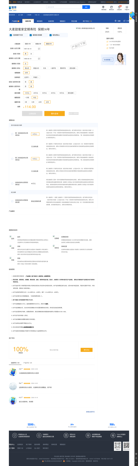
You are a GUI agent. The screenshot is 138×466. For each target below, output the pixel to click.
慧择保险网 (12, 15)
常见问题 (74, 21)
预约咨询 (54, 113)
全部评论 (15, 363)
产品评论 (27, 363)
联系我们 (45, 448)
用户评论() (87, 21)
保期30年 (49, 44)
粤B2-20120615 (70, 459)
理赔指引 (62, 21)
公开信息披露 (63, 2)
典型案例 (39, 21)
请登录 (14, 2)
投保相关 (20, 444)
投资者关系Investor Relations (77, 2)
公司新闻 (29, 448)
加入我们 (37, 448)
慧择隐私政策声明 (80, 456)
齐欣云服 (56, 456)
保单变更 (54, 444)
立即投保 (32, 113)
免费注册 (19, 2)
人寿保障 (28, 15)
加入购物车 (74, 113)
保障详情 (28, 21)
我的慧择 (28, 2)
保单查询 (45, 2)
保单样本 (41, 276)
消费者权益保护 (92, 2)
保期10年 (28, 44)
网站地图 (67, 456)
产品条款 (28, 276)
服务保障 (37, 444)
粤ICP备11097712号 (107, 459)
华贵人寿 (37, 15)
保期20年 (38, 44)
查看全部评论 (90, 412)
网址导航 (54, 2)
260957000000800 (44, 459)
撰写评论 (86, 350)
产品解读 (14, 21)
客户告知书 (34, 276)
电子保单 (29, 444)
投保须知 (51, 21)
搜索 (86, 7)
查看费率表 (47, 276)
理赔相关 (62, 444)
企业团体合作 (37, 2)
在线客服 (108, 59)
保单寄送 (46, 444)
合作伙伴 (72, 456)
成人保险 (20, 15)
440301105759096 (94, 459)
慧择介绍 (20, 448)
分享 (126, 21)
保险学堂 (62, 456)
